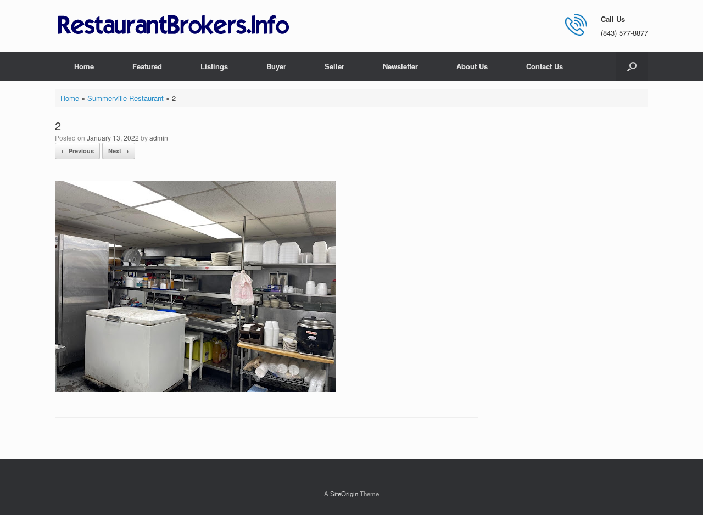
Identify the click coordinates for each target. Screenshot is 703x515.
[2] (195, 389)
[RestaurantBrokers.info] (173, 25)
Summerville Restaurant (125, 98)
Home (84, 66)
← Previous (77, 151)
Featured (147, 66)
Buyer (276, 66)
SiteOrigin (344, 493)
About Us (472, 66)
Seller (334, 66)
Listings (214, 66)
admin (158, 137)
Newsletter (400, 66)
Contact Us (544, 66)
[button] (632, 66)
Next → (118, 151)
